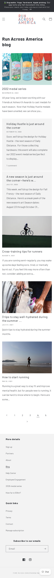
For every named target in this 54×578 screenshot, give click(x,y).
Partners (10, 453)
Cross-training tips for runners (22, 251)
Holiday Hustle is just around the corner (25, 125)
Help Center (11, 473)
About (8, 460)
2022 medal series (14, 88)
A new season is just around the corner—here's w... (24, 178)
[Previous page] (7, 415)
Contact (9, 524)
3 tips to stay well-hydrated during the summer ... (25, 318)
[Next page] (27, 421)
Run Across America (24, 573)
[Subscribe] (45, 548)
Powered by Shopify (35, 573)
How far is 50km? (13, 492)
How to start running (15, 377)
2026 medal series (14, 486)
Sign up (9, 447)
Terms (8, 517)
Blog (8, 466)
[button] (3, 19)
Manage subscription (15, 530)
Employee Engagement (16, 479)
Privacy (9, 511)
